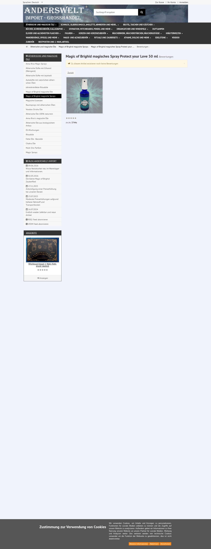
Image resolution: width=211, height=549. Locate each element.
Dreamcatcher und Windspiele (132, 29)
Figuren (69, 33)
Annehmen (165, 544)
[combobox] (33, 2)
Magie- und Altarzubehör (76, 37)
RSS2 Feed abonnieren (38, 219)
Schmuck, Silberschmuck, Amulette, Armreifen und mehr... (89, 24)
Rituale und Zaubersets (106, 37)
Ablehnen (154, 544)
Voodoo (175, 37)
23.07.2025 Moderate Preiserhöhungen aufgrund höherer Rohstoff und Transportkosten (42, 200)
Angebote (31, 232)
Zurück (71, 72)
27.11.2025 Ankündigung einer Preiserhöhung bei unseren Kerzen (41, 189)
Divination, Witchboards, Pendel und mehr (90, 29)
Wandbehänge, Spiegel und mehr (42, 37)
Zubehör (30, 42)
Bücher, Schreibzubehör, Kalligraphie (44, 29)
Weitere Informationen (139, 544)
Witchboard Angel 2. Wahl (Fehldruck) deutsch (42, 265)
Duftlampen (158, 29)
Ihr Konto (172, 2)
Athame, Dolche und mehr (137, 37)
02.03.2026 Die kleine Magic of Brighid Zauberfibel (38, 179)
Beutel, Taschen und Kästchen (138, 24)
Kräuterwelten (173, 33)
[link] (71, 118)
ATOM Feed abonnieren (38, 224)
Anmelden (183, 2)
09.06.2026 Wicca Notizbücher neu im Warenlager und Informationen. (42, 168)
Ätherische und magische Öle (40, 24)
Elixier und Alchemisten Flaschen (42, 33)
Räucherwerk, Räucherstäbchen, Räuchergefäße (136, 33)
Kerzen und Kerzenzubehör (93, 33)
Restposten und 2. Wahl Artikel (53, 42)
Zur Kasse (159, 2)
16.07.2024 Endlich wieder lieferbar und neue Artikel (41, 212)
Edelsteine (160, 37)
